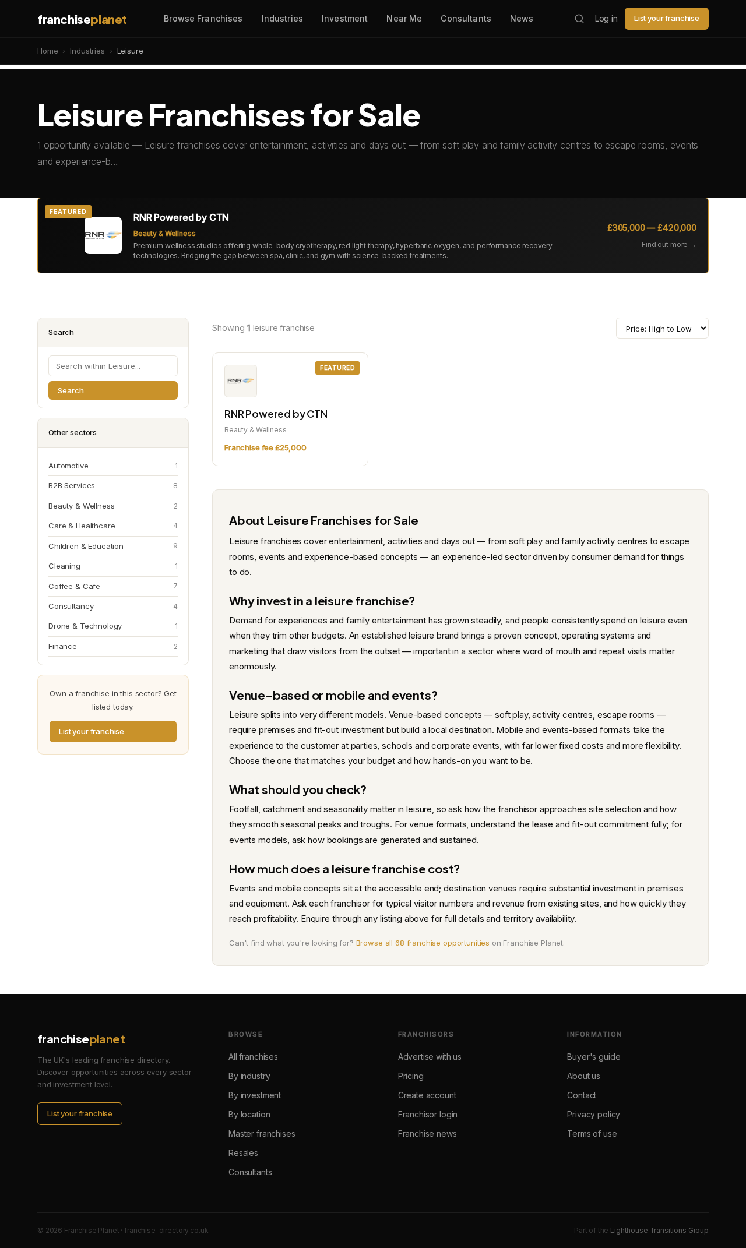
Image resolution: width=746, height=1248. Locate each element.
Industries (282, 18)
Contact (581, 1095)
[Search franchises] (579, 18)
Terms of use (592, 1133)
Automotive (113, 465)
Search (71, 390)
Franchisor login (428, 1114)
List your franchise (666, 18)
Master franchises (261, 1133)
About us (583, 1076)
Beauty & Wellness (113, 505)
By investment (254, 1095)
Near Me (404, 18)
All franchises (253, 1057)
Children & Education (113, 546)
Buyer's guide (593, 1057)
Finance (113, 646)
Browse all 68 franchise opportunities (423, 942)
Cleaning (113, 565)
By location (249, 1114)
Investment (345, 18)
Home (47, 50)
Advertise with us (430, 1057)
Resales (243, 1153)
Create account (427, 1095)
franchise (82, 19)
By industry (249, 1076)
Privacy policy (593, 1114)
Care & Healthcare (113, 525)
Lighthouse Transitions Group (659, 1230)
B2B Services (113, 485)
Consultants (466, 18)
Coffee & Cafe (113, 586)
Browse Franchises (203, 18)
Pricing (411, 1076)
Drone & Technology (113, 625)
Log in (606, 18)
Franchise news (427, 1133)
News (522, 18)
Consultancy (113, 606)
